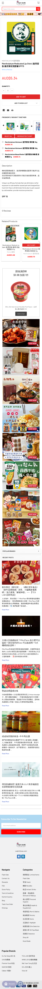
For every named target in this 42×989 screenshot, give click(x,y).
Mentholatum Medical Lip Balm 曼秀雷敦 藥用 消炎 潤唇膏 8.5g (11, 247)
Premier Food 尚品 (8, 963)
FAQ (3, 886)
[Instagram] (23, 856)
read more (5, 610)
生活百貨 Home (28, 919)
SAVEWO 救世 (7, 967)
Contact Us (5, 878)
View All (24, 971)
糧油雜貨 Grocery (29, 915)
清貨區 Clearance (29, 934)
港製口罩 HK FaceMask (31, 930)
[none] (21, 38)
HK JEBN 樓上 (27, 967)
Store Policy (6, 889)
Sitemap (5, 908)
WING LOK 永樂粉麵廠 (29, 960)
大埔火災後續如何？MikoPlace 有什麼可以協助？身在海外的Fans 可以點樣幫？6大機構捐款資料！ (21, 642)
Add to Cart (21, 314)
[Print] (12, 110)
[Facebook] (4, 110)
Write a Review (7, 69)
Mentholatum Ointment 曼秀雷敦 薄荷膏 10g (21, 142)
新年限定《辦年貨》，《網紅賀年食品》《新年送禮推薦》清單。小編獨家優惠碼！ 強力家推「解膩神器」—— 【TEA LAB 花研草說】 (20, 591)
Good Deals (26, 941)
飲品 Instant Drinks (29, 889)
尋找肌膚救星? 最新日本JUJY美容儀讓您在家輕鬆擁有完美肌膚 (20, 785)
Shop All (25, 937)
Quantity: (6, 86)
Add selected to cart (24, 136)
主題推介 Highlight (29, 923)
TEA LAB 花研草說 (28, 956)
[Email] (8, 110)
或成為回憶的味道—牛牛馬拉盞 (16, 736)
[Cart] (39, 3)
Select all (8, 136)
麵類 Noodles (27, 886)
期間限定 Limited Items (31, 875)
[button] (21, 333)
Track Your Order (7, 904)
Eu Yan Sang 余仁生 (8, 956)
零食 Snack (27, 882)
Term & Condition (8, 893)
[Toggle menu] (3, 3)
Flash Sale (5, 875)
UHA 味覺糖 (6, 960)
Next (39, 243)
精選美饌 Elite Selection (31, 926)
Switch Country (7, 897)
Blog (3, 900)
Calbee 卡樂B (6, 971)
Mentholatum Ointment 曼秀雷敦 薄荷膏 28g (21, 148)
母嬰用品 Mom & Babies (31, 911)
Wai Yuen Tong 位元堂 (29, 963)
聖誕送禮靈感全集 (10, 691)
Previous (3, 243)
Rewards (5, 882)
